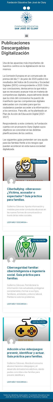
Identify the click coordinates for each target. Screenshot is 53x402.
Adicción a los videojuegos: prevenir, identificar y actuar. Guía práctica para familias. (26, 352)
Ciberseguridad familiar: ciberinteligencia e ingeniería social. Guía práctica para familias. (26, 273)
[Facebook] (24, 8)
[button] (26, 35)
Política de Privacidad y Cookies (35, 397)
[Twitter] (28, 8)
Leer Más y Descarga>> (17, 222)
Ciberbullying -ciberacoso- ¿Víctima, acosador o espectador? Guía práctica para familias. (24, 194)
